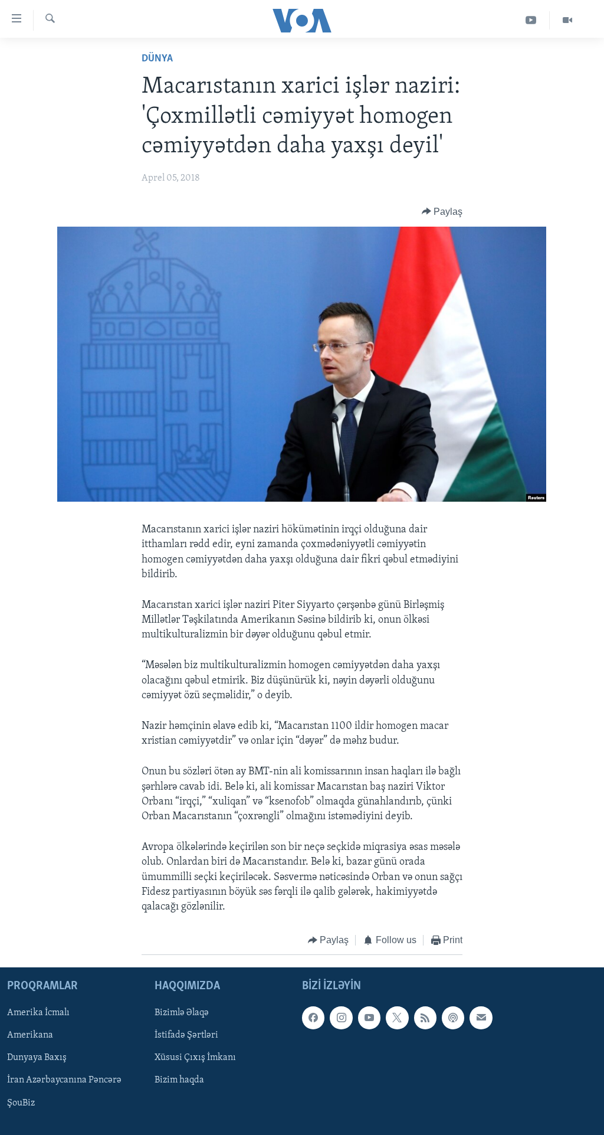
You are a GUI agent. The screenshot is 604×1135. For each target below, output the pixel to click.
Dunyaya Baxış (37, 1057)
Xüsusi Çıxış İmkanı (195, 1057)
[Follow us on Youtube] (369, 1017)
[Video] (567, 20)
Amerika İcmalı (38, 1013)
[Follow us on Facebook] (313, 1017)
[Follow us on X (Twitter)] (397, 1017)
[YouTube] (531, 20)
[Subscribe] (481, 1017)
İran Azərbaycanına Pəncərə (64, 1080)
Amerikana (30, 1035)
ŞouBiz (21, 1102)
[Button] (442, 212)
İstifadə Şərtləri (186, 1035)
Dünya (157, 59)
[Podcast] (453, 1017)
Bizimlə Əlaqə (182, 1013)
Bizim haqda (179, 1080)
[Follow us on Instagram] (341, 1017)
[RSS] (425, 1017)
